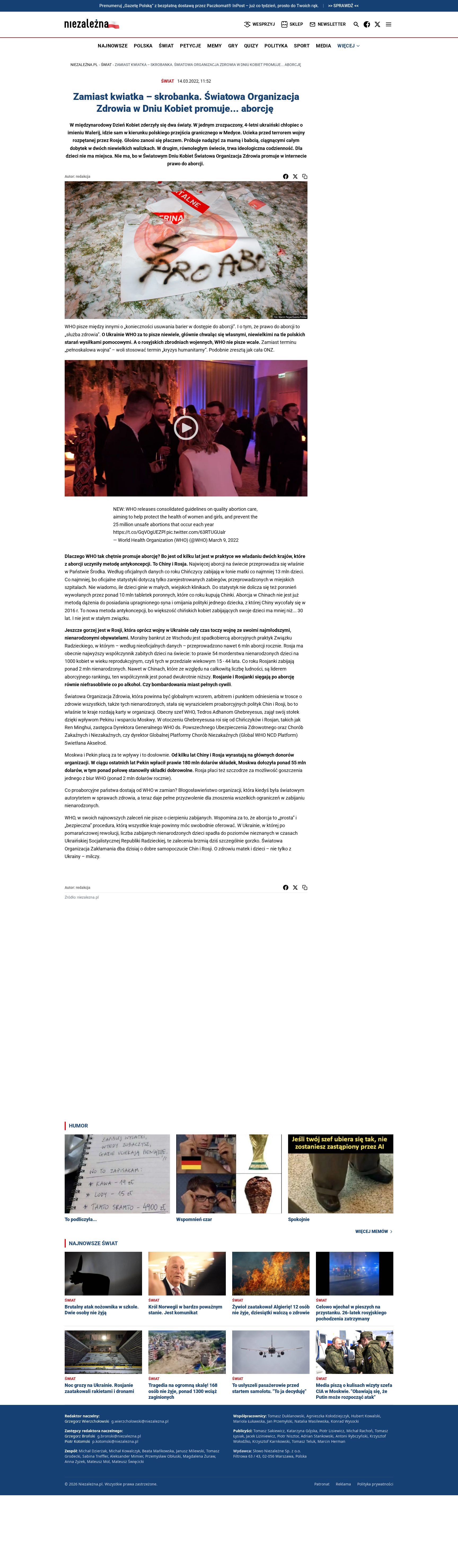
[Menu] (388, 24)
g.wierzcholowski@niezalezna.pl (140, 1421)
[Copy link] (304, 176)
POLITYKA (276, 45)
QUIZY (251, 45)
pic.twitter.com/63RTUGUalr (196, 532)
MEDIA (323, 45)
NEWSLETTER (332, 24)
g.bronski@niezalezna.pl (119, 1436)
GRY (233, 45)
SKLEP (296, 24)
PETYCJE (190, 45)
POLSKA (143, 45)
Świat (106, 65)
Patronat (321, 1484)
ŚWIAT (166, 45)
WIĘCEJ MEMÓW (371, 1231)
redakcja (83, 176)
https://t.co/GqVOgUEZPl (139, 532)
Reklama (343, 1484)
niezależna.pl (84, 65)
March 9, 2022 (224, 540)
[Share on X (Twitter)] (295, 176)
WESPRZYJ (264, 24)
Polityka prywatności (375, 1484)
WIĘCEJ (346, 45)
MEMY (214, 45)
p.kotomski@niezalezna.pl (115, 1441)
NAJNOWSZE (112, 45)
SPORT (302, 45)
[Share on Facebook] (285, 176)
